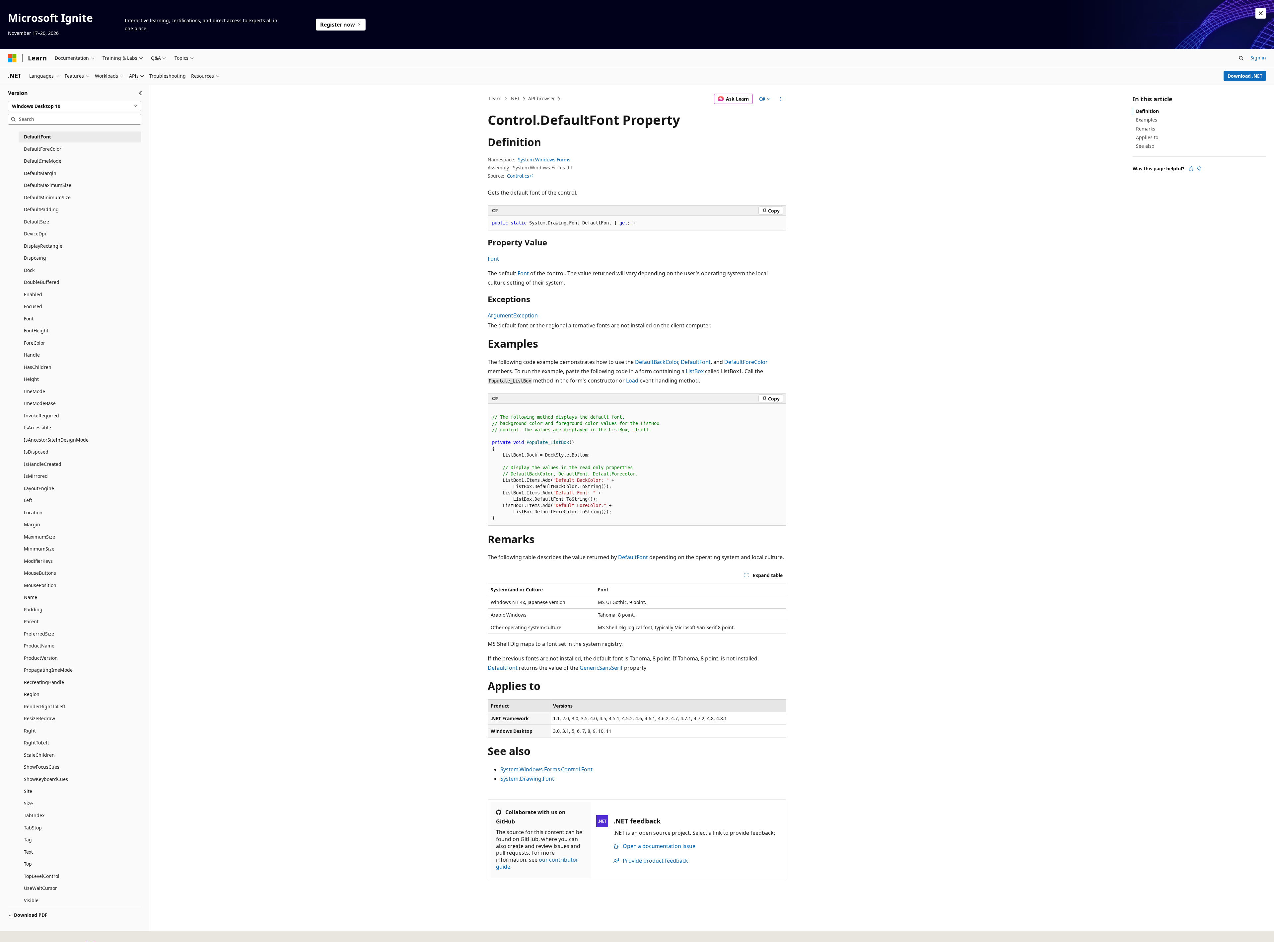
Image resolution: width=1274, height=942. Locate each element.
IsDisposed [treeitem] (36, 452)
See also (1145, 146)
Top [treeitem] (28, 864)
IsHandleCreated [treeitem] (42, 464)
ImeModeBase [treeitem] (40, 403)
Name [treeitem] (30, 597)
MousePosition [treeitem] (40, 585)
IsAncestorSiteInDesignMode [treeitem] (56, 440)
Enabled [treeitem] (33, 294)
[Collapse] (140, 93)
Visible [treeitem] (31, 900)
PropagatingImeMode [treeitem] (48, 670)
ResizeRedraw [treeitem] (39, 718)
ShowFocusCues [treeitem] (41, 767)
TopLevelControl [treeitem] (41, 876)
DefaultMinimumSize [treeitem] (47, 197)
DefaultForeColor (746, 362)
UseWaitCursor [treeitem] (40, 888)
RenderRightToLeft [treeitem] (44, 706)
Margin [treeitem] (32, 524)
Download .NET (1245, 76)
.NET (515, 98)
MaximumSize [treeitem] (39, 537)
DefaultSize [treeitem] (36, 221)
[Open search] (1241, 58)
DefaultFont (696, 362)
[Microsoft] (12, 58)
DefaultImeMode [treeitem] (42, 161)
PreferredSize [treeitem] (39, 634)
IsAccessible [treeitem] (37, 427)
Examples (1146, 120)
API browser (541, 98)
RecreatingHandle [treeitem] (44, 682)
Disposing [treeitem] (35, 258)
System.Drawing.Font (527, 778)
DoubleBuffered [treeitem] (41, 282)
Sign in (1258, 57)
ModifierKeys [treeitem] (38, 561)
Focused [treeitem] (33, 306)
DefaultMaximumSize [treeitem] (47, 185)
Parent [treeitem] (31, 621)
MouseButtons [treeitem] (40, 573)
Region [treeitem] (31, 694)
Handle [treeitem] (32, 355)
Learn (495, 98)
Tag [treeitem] (28, 839)
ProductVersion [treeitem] (41, 658)
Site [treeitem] (28, 791)
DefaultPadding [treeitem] (41, 209)
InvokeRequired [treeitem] (41, 415)
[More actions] (780, 99)
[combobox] (74, 106)
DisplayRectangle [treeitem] (43, 246)
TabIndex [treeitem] (34, 815)
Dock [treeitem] (29, 270)
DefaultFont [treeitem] (37, 136)
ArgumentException (513, 315)
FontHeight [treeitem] (36, 330)
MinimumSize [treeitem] (39, 549)
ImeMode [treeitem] (34, 391)
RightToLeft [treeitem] (36, 742)
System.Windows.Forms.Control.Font (546, 769)
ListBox (695, 371)
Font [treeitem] (29, 318)
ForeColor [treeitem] (34, 343)
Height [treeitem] (31, 379)
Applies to (1147, 137)
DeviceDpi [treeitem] (35, 233)
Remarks (1145, 129)
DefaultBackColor (656, 362)
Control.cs (518, 176)
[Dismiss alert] (1260, 13)
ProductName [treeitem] (39, 645)
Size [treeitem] (28, 803)
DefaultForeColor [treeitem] (42, 149)
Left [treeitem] (28, 500)
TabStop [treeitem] (33, 827)
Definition (1147, 111)
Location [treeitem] (33, 512)
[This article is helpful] (1191, 169)
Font (493, 258)
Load (632, 380)
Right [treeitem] (30, 731)
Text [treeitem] (28, 852)
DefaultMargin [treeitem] (40, 173)
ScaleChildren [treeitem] (39, 755)
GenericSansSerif (601, 667)
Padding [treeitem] (33, 609)
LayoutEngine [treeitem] (39, 488)
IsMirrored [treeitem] (36, 476)
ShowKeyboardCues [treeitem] (46, 779)
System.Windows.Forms (544, 159)
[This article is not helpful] (1199, 169)
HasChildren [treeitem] (37, 367)
